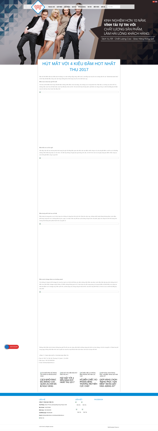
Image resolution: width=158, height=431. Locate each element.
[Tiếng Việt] (154, 1)
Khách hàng (82, 7)
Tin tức (90, 7)
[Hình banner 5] (79, 32)
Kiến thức (96, 7)
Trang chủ (51, 7)
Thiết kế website (111, 427)
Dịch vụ (74, 7)
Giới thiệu (59, 7)
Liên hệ (103, 7)
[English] (156, 1)
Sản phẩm (67, 7)
